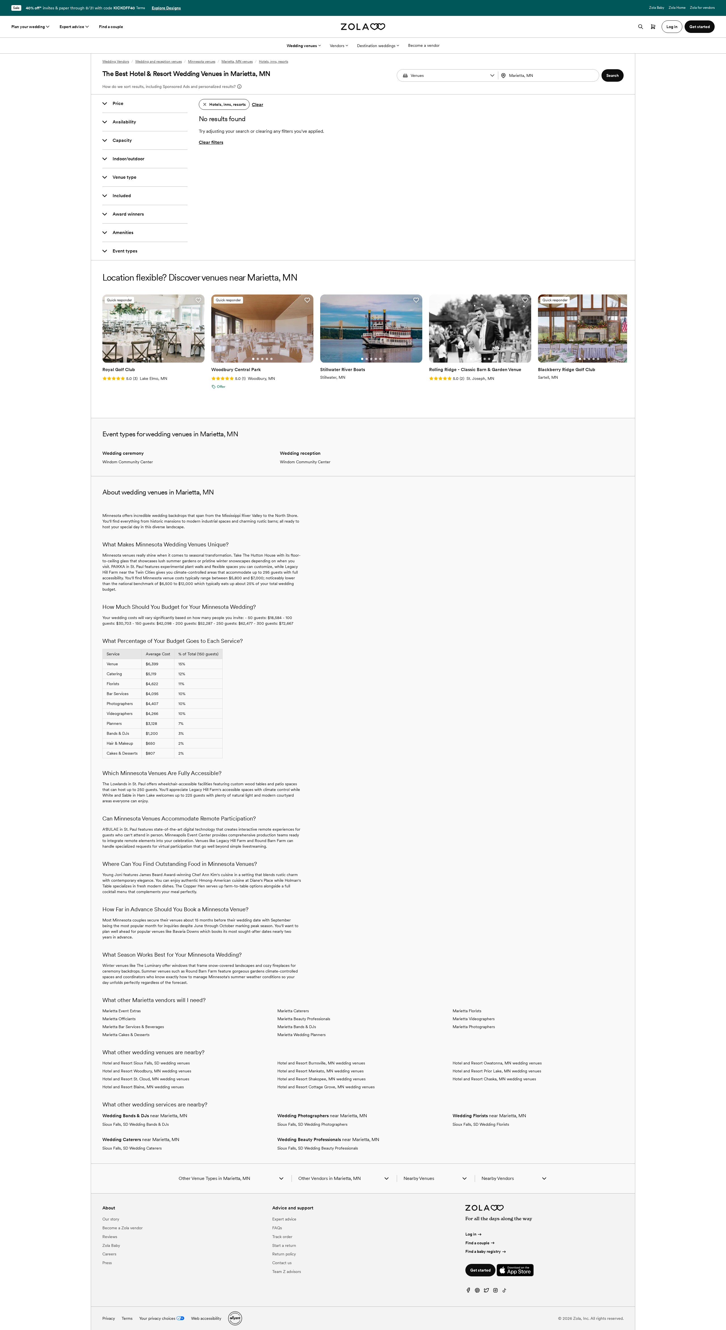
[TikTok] (504, 1291)
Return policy (284, 1254)
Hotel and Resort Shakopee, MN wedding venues (321, 1079)
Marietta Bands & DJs (296, 1026)
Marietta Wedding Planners (301, 1034)
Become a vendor (424, 45)
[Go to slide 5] (162, 359)
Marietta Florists (467, 1011)
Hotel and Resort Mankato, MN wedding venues (320, 1071)
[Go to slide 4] (158, 359)
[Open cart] (653, 26)
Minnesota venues (201, 62)
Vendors (337, 45)
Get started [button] (699, 26)
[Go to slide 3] (153, 359)
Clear (257, 104)
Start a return (284, 1245)
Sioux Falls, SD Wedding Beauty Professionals (317, 1148)
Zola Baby (656, 8)
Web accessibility (206, 1318)
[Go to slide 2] (149, 359)
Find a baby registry (483, 1251)
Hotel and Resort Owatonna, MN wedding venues (497, 1063)
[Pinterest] (477, 1291)
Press (107, 1262)
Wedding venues (302, 45)
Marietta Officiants (119, 1019)
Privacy (108, 1318)
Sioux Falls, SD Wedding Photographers (312, 1124)
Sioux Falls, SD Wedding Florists (481, 1124)
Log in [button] (672, 26)
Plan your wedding (28, 26)
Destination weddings (376, 45)
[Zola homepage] (363, 26)
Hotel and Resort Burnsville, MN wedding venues (321, 1063)
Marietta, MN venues (237, 62)
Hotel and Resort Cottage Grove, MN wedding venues (326, 1087)
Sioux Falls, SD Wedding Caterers (132, 1148)
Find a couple (111, 26)
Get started (480, 1270)
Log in (470, 1234)
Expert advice (72, 26)
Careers (109, 1254)
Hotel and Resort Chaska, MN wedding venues (494, 1079)
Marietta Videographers (474, 1019)
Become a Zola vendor (122, 1228)
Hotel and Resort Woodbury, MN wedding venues (146, 1071)
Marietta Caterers (293, 1011)
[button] (492, 75)
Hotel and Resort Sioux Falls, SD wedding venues (146, 1063)
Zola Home (677, 8)
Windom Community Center (127, 462)
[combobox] (549, 75)
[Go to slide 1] (144, 359)
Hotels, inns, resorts (273, 62)
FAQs (277, 1228)
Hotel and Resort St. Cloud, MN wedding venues (145, 1079)
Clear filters (211, 142)
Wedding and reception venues (158, 62)
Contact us (282, 1262)
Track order (282, 1236)
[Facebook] (468, 1291)
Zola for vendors (702, 8)
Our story (110, 1219)
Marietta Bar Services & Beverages (133, 1026)
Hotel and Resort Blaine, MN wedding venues (143, 1087)
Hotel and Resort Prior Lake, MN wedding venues (497, 1071)
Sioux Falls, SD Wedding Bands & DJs (135, 1124)
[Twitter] (486, 1291)
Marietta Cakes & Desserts (125, 1034)
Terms (140, 8)
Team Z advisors (286, 1271)
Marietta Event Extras (121, 1011)
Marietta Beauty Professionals (303, 1019)
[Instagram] (495, 1291)
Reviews (109, 1236)
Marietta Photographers (474, 1026)
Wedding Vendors (115, 62)
